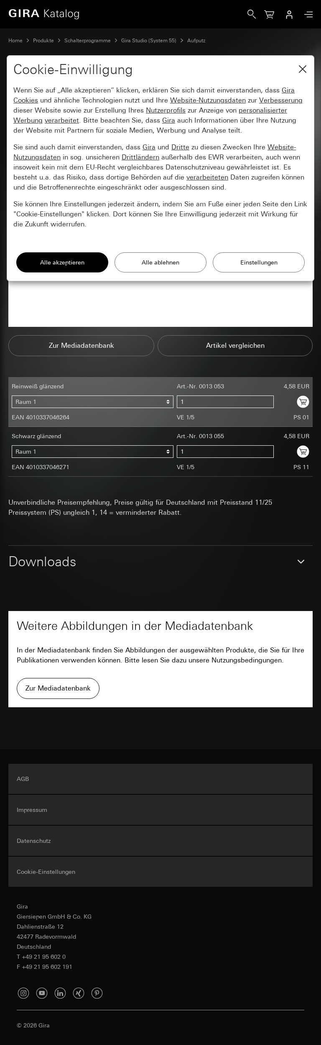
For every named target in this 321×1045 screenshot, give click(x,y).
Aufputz (196, 41)
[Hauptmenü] (306, 14)
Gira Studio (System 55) (148, 41)
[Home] (127, 14)
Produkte (43, 41)
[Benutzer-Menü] (289, 14)
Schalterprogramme (87, 41)
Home (15, 41)
